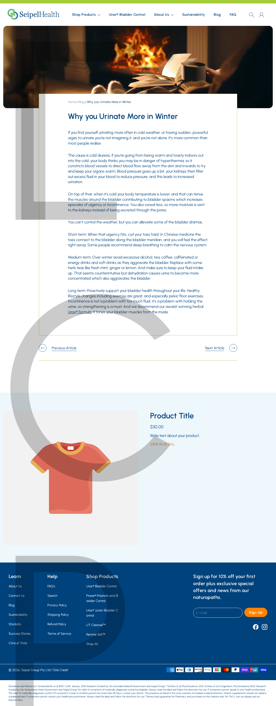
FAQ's (51, 586)
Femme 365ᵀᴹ (95, 634)
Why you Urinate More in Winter (109, 102)
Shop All (92, 644)
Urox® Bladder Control (127, 14)
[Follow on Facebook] (256, 627)
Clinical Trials (18, 643)
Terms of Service (59, 633)
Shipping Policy (58, 614)
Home (72, 102)
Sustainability (193, 14)
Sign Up (256, 612)
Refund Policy (56, 624)
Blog (217, 14)
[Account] (261, 14)
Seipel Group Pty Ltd (35, 670)
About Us (15, 586)
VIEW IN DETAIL (162, 444)
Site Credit (60, 670)
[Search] (251, 14)
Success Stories (19, 633)
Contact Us (16, 596)
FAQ (233, 14)
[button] (86, 14)
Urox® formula (79, 312)
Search (52, 596)
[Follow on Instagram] (264, 627)
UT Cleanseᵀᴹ (96, 625)
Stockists (15, 624)
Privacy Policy (57, 605)
